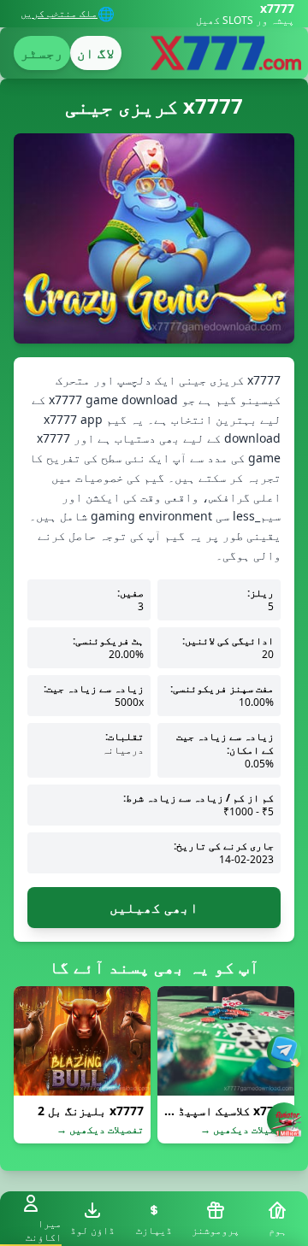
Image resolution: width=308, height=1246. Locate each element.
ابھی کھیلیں (154, 907)
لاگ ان (96, 53)
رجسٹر (42, 53)
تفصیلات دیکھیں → (243, 1130)
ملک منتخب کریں (59, 14)
